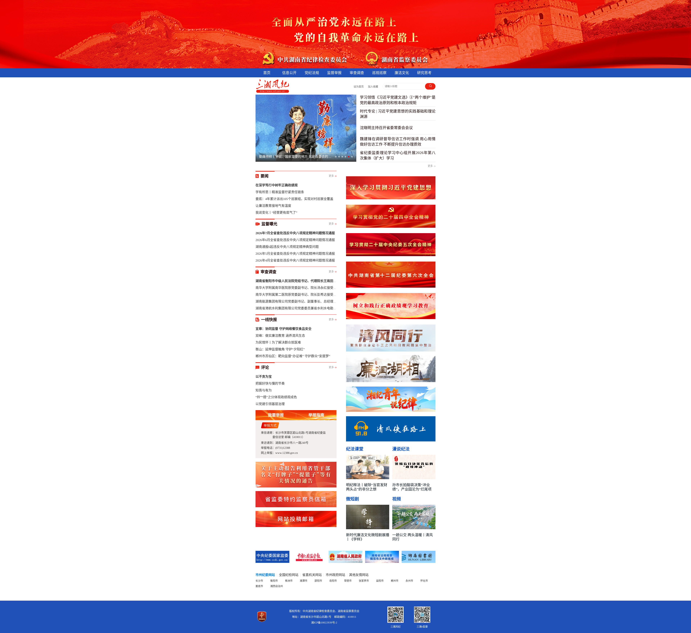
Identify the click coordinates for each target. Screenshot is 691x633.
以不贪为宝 (264, 376)
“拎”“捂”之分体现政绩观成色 (276, 397)
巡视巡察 (379, 73)
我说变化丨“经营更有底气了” (276, 212)
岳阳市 (333, 580)
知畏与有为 (264, 390)
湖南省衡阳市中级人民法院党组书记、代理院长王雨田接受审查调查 (304, 281)
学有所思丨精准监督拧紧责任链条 (280, 192)
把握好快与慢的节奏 (270, 383)
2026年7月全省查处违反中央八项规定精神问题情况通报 (295, 233)
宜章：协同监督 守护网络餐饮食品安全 (283, 329)
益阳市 (380, 580)
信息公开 (289, 73)
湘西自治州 (276, 586)
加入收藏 (373, 86)
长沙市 (259, 580)
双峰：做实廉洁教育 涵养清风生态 (280, 335)
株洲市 (289, 580)
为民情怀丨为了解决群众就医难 (278, 342)
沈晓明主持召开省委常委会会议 (386, 128)
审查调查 (357, 73)
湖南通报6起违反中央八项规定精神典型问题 (287, 247)
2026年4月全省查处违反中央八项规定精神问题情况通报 (295, 260)
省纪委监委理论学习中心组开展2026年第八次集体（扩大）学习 (397, 155)
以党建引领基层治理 (270, 404)
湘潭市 (303, 580)
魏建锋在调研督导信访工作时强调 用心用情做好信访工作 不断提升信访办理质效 (397, 141)
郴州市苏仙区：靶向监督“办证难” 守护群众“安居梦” (293, 356)
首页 (266, 73)
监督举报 (334, 73)
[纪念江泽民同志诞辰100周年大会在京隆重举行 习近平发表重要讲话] (306, 128)
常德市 (348, 580)
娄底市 (259, 586)
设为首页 (359, 86)
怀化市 (424, 580)
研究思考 (424, 73)
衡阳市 (274, 580)
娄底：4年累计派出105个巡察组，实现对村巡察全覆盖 (294, 199)
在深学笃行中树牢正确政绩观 (277, 185)
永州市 (409, 580)
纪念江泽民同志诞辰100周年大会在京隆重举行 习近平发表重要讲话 (296, 156)
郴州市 (394, 580)
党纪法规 (312, 73)
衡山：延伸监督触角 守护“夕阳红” (280, 349)
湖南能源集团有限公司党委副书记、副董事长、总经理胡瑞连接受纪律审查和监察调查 (317, 301)
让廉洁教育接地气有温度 (273, 206)
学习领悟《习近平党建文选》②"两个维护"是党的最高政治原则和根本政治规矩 (397, 100)
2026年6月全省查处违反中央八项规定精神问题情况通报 (295, 240)
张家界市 (364, 580)
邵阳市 (318, 580)
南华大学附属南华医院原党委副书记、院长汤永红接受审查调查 (301, 288)
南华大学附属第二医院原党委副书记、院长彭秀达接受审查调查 (301, 294)
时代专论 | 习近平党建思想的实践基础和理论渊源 (397, 114)
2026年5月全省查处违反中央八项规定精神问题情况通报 (295, 253)
